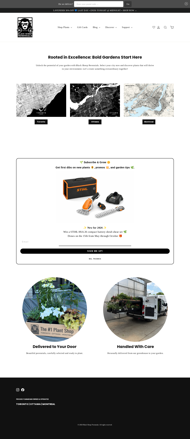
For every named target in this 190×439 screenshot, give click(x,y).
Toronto (41, 121)
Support (126, 27)
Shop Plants (64, 27)
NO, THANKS (95, 259)
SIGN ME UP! (95, 251)
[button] (186, 3)
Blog (95, 27)
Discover (110, 27)
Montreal (148, 121)
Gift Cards (82, 27)
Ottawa (95, 121)
